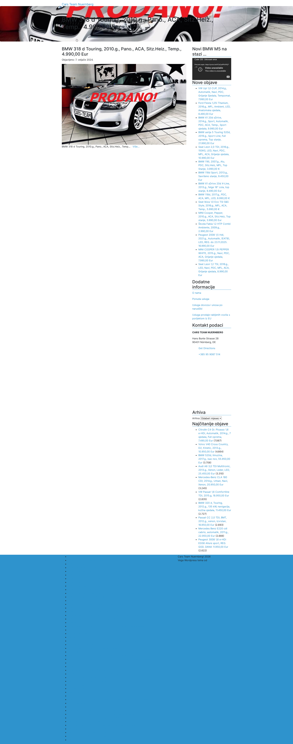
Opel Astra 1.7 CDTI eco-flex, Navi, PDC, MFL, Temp (98, 670)
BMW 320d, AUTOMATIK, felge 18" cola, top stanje (97, 604)
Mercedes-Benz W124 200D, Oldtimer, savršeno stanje (99, 644)
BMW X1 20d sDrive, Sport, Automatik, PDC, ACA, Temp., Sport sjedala (109, 618)
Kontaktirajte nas (77, 633)
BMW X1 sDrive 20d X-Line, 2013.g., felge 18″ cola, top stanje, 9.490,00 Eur (214, 187)
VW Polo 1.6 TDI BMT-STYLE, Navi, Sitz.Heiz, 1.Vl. (96, 736)
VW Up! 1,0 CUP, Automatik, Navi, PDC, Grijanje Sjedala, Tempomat (107, 739)
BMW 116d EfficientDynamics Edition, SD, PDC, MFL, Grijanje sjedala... (108, 556)
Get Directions (207, 348)
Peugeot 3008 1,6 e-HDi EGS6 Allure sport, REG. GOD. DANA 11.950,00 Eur (213, 543)
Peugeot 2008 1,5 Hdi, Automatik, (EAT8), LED (95, 677)
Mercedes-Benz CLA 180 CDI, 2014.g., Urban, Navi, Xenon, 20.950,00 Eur (213, 481)
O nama (196, 292)
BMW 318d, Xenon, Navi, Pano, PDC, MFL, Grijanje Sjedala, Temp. (105, 593)
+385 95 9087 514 (209, 354)
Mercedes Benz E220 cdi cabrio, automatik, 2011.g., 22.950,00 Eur (213, 532)
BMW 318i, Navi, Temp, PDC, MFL (87, 596)
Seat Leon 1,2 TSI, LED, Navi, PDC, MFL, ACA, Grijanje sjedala (103, 695)
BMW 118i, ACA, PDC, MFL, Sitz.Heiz (89, 567)
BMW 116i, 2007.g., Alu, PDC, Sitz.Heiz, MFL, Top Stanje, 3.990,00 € (212, 165)
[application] (211, 69)
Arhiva (196, 418)
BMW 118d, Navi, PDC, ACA (83, 563)
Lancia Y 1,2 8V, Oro (79, 637)
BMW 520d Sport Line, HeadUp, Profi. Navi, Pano (96, 607)
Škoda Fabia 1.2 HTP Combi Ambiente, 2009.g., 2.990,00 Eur (214, 227)
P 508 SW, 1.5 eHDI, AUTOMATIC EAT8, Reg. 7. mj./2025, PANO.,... (106, 673)
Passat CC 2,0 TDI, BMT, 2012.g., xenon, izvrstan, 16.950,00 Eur (212, 521)
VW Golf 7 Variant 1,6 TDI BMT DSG (88, 728)
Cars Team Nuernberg (77, 4)
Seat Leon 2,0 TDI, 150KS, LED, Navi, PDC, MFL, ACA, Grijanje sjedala (108, 699)
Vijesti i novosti (77, 706)
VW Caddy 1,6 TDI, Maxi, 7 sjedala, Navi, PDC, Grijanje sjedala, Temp (107, 717)
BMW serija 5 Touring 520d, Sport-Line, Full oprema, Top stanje (104, 615)
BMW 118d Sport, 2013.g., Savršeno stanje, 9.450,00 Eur (213, 176)
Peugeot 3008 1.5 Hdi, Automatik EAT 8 (91, 681)
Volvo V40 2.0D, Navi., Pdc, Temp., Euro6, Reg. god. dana (101, 714)
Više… (136, 146)
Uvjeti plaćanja (76, 703)
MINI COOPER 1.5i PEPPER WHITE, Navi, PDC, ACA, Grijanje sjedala (106, 655)
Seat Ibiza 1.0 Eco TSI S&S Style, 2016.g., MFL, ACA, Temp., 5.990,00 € (213, 205)
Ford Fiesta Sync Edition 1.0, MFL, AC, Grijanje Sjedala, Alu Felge (105, 629)
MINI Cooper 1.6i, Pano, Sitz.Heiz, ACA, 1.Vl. (93, 662)
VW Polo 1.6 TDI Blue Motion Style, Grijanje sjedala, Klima (101, 732)
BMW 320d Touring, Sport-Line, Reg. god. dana (95, 600)
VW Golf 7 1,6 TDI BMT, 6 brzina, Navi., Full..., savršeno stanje (103, 725)
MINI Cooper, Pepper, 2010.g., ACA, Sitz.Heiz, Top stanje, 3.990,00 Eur (214, 216)
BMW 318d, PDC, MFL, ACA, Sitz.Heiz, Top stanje (96, 589)
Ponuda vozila (76, 688)
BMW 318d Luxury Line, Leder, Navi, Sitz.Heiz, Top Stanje (101, 574)
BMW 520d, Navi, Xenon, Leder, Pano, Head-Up (95, 611)
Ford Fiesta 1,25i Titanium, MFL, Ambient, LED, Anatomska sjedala (106, 626)
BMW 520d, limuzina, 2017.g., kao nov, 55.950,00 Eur (214, 459)
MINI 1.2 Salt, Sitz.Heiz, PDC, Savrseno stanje (94, 648)
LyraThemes (215, 560)
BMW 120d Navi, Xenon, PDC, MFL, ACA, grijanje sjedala (100, 571)
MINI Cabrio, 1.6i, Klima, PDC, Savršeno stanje (94, 651)
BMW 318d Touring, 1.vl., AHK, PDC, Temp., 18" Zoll (97, 582)
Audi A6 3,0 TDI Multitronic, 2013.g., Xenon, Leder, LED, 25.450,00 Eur (214, 470)
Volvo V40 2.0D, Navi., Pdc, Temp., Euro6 (92, 710)
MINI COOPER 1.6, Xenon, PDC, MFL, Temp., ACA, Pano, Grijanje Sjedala (109, 659)
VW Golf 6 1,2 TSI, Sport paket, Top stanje (92, 721)
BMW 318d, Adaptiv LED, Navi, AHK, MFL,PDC (94, 585)
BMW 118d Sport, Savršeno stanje (87, 560)
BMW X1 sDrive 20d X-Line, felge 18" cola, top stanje (98, 622)
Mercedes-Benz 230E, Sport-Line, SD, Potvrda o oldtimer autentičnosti (109, 640)
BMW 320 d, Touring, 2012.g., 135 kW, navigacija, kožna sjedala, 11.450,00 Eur (214, 506)
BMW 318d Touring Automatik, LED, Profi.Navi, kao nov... (100, 578)
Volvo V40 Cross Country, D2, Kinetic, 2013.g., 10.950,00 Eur (213, 448)
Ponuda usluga (200, 298)
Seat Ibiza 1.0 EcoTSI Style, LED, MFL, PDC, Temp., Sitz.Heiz (102, 692)
